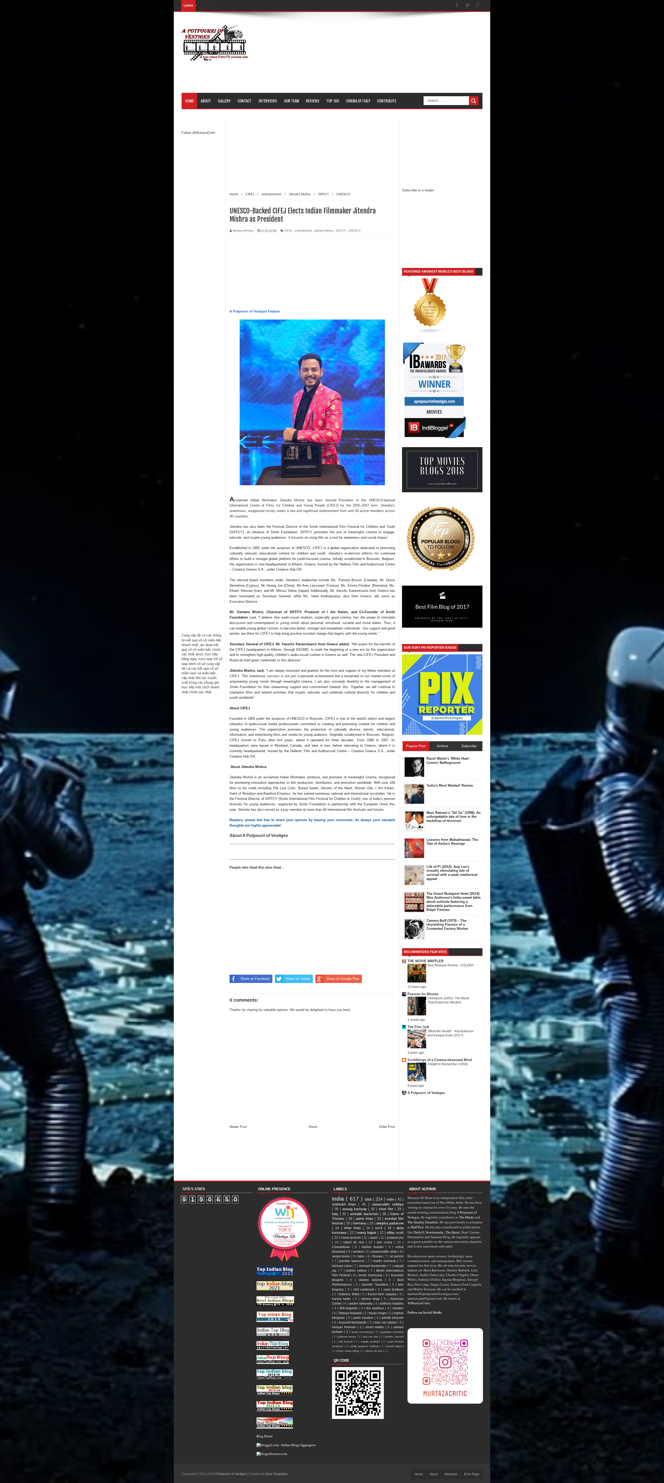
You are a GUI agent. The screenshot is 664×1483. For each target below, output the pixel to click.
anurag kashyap (355, 1209)
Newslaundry (434, 1232)
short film (387, 1209)
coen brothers (394, 1289)
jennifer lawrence (353, 1261)
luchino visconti (394, 1336)
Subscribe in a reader (418, 190)
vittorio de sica (374, 1350)
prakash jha (395, 1237)
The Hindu (466, 1217)
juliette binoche (393, 1317)
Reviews (312, 100)
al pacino (397, 1256)
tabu (361, 1256)
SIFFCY (341, 230)
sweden (398, 1308)
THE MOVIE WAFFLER (425, 961)
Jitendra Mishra (324, 230)
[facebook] (457, 5)
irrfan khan (353, 1228)
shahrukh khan (345, 1204)
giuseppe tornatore (392, 1331)
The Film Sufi (418, 1027)
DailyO (419, 1232)
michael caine (342, 1265)
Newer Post (238, 1127)
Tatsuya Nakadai (350, 1313)
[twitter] (467, 5)
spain (374, 1237)
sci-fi (379, 1228)
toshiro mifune (357, 1270)
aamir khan (365, 1219)
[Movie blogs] (430, 333)
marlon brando (373, 1247)
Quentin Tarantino (375, 1284)
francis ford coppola (382, 1294)
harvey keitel (342, 1298)
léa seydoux (375, 1308)
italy (336, 1214)
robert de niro (354, 1242)
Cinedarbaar (342, 1247)
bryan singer (378, 1313)
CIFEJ (288, 230)
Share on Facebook (255, 979)
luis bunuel (346, 1341)
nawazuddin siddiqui (388, 1204)
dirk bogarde (349, 1308)
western (359, 1251)
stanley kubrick (372, 1279)
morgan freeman (344, 1327)
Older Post (387, 1127)
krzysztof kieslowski (353, 1322)
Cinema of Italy (358, 100)
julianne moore (347, 1336)
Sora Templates (277, 1474)
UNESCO (354, 230)
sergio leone (341, 1256)
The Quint (452, 1232)
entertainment (303, 230)
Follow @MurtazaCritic (199, 133)
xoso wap (205, 659)
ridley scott (395, 1233)
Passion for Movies (422, 994)
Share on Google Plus (342, 979)
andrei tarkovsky (361, 1303)
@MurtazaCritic (418, 1303)
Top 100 (332, 100)
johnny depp (371, 1298)
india (339, 1199)
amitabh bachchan (365, 1214)
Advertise (451, 1474)
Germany (360, 1223)
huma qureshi (351, 1237)
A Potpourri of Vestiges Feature (255, 311)
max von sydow (386, 1322)
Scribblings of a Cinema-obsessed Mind (439, 1060)
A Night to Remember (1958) (447, 1064)
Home (189, 100)
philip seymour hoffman (365, 1346)
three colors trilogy (348, 1350)
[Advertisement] (388, 56)
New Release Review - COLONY (450, 965)
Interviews (268, 100)
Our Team (291, 100)
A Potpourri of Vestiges (426, 1093)
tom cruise (385, 1242)
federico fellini (350, 1294)
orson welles (375, 1327)
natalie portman (371, 1341)
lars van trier (371, 1336)
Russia (377, 1256)
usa (369, 1199)
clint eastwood (364, 1289)
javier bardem (363, 1317)
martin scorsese (385, 1261)
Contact (245, 100)
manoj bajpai (367, 1233)
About (206, 100)
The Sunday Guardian (422, 1222)
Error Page (471, 1474)
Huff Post (417, 1227)
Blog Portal (265, 1436)
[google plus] (478, 5)
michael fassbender (373, 1265)
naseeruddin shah (384, 1251)
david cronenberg (362, 1331)
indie (391, 1199)
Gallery (224, 100)
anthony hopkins (392, 1303)
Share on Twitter (298, 979)
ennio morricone (371, 1275)
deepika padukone (390, 1223)
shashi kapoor (395, 1346)
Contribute (386, 100)
